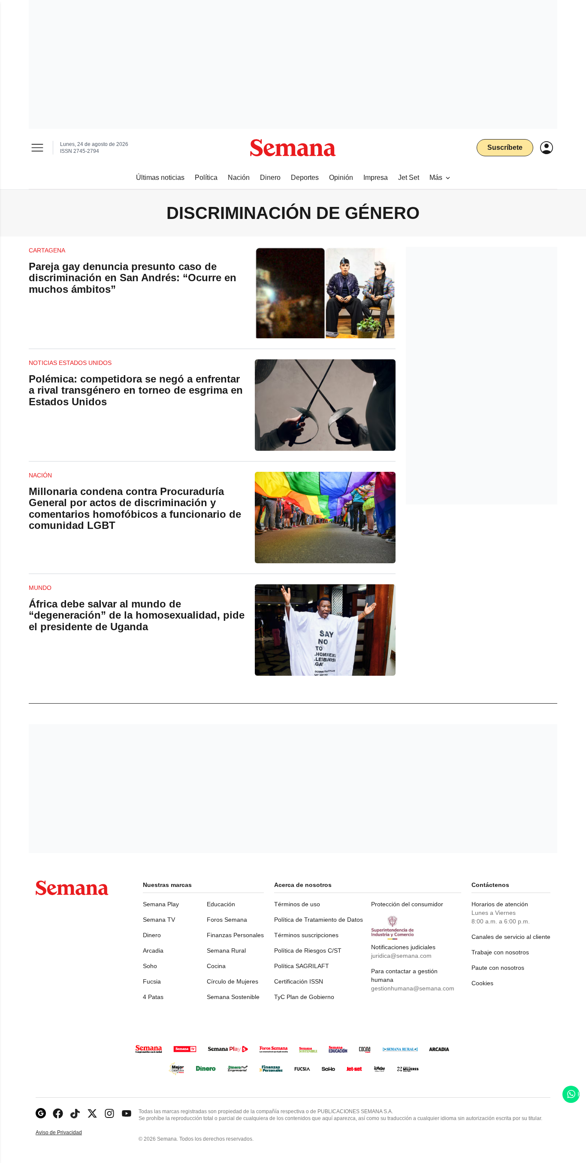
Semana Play (161, 904)
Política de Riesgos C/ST (307, 950)
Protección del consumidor (407, 904)
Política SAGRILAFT (301, 966)
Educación (221, 904)
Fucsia (152, 981)
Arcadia (153, 950)
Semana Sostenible (233, 996)
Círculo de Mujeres (232, 981)
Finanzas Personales (235, 935)
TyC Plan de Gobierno (304, 996)
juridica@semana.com (401, 955)
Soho (150, 966)
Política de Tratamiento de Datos (318, 919)
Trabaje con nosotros (500, 952)
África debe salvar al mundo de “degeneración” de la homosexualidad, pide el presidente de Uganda (137, 615)
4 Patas (153, 996)
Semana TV (159, 919)
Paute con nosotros (497, 967)
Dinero (152, 935)
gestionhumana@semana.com (412, 988)
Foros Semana (227, 919)
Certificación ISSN (298, 981)
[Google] (41, 1113)
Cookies (482, 983)
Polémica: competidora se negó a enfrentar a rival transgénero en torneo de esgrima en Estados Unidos (136, 390)
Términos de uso (297, 904)
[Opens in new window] (58, 1113)
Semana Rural (226, 950)
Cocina (216, 966)
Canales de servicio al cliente (510, 936)
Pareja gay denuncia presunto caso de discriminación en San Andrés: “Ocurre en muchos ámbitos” (132, 278)
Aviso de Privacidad (68, 1133)
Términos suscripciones (306, 935)
